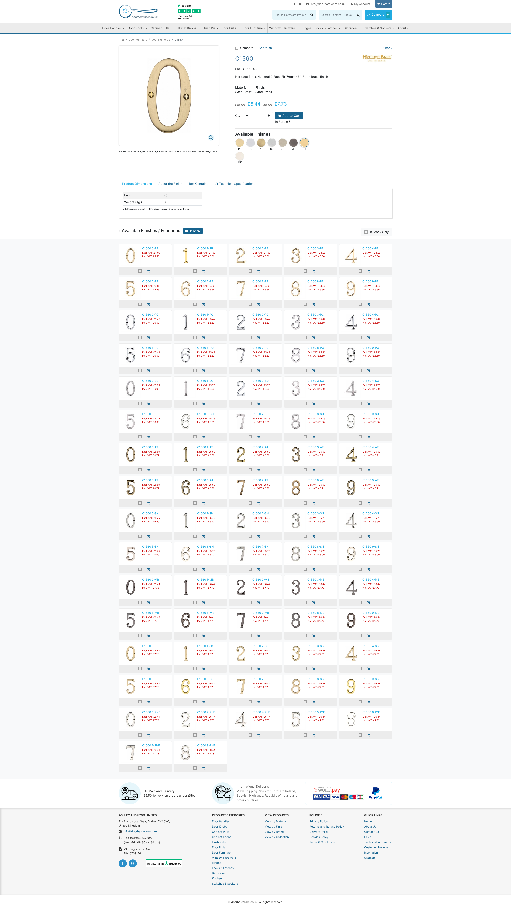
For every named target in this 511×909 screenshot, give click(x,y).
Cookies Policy (318, 837)
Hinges (306, 28)
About (402, 28)
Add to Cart (291, 116)
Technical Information (378, 842)
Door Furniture (252, 28)
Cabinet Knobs (185, 28)
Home (368, 821)
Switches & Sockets (377, 28)
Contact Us (371, 831)
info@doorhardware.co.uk (327, 4)
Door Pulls (228, 28)
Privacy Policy (318, 821)
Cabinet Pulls (160, 28)
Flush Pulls (210, 28)
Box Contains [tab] (198, 184)
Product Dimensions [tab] (137, 184)
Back (388, 48)
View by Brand (274, 831)
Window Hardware (282, 28)
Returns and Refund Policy (326, 826)
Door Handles (112, 28)
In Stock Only (379, 232)
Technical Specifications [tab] (237, 184)
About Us (370, 826)
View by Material (275, 821)
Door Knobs (136, 28)
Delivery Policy (319, 831)
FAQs (367, 837)
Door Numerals (160, 39)
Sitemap (369, 857)
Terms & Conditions (322, 842)
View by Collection (277, 837)
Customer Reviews (376, 847)
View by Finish (274, 826)
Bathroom (351, 28)
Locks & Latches (326, 28)
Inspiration (371, 852)
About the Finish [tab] (170, 184)
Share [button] (263, 48)
